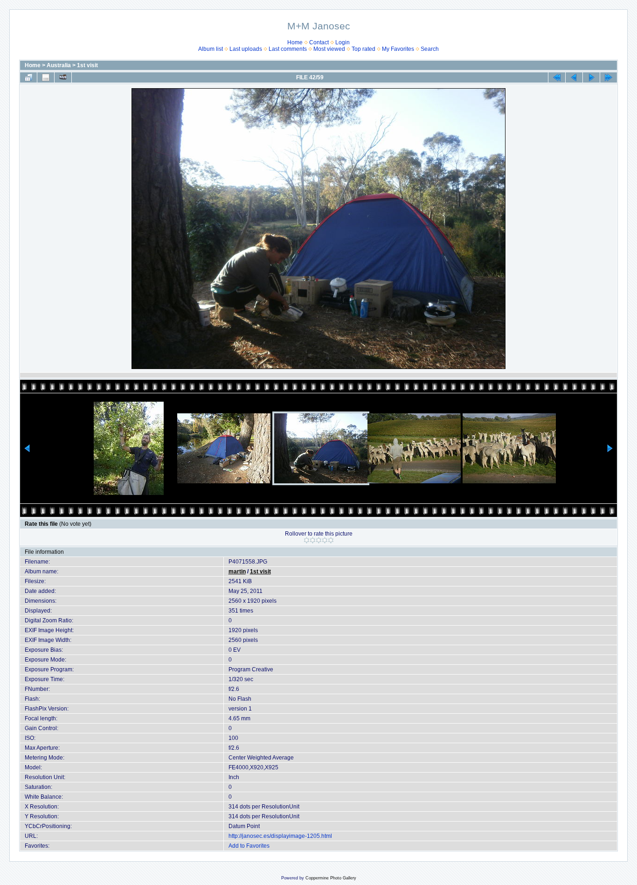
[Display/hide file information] (45, 77)
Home (295, 42)
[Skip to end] (608, 77)
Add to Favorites (249, 846)
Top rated (363, 49)
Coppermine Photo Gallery (330, 878)
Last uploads (245, 49)
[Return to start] (556, 77)
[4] (325, 540)
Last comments (288, 49)
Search (430, 49)
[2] (313, 540)
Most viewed (329, 49)
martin (237, 571)
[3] (319, 540)
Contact (319, 42)
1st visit (87, 65)
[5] (331, 540)
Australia (59, 65)
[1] (307, 540)
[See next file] (591, 77)
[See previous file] (574, 77)
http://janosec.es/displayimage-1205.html (280, 836)
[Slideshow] (63, 77)
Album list (210, 49)
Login (342, 42)
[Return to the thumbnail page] (28, 77)
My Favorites (398, 49)
